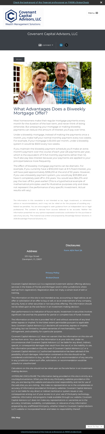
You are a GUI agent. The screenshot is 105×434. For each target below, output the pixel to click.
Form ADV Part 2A (73, 250)
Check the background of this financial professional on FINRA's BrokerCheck (51, 2)
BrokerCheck (52, 277)
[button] (93, 13)
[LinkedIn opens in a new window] (61, 46)
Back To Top (93, 427)
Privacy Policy (52, 273)
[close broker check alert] (101, 2)
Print (19, 59)
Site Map (15, 417)
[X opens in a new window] (66, 46)
